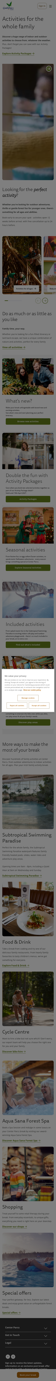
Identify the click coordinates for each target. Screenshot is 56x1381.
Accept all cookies (39, 705)
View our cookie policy (32, 690)
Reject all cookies (17, 705)
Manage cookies (28, 698)
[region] (28, 690)
